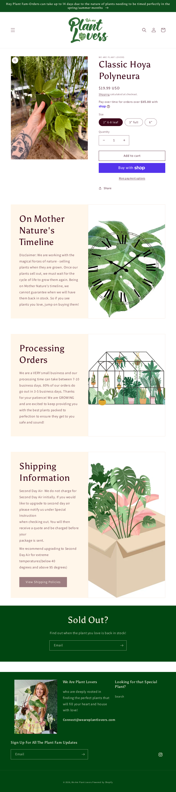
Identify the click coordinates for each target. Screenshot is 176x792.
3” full (133, 122)
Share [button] (108, 188)
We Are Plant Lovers (81, 782)
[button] (13, 30)
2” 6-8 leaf (110, 122)
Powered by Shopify (102, 782)
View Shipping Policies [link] (43, 582)
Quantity (104, 132)
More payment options (132, 178)
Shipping (104, 94)
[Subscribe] (121, 645)
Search (119, 696)
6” (150, 122)
